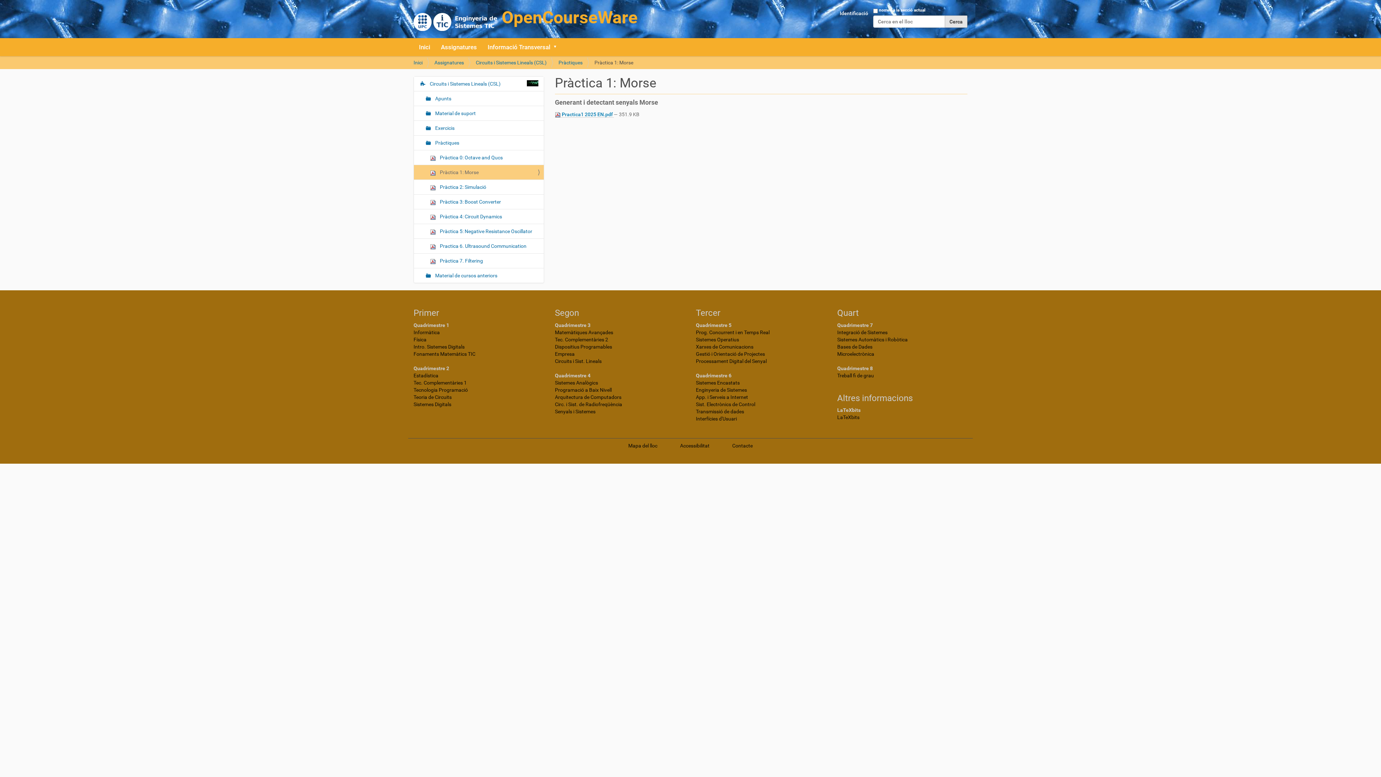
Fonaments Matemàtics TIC (444, 354)
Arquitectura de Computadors (588, 397)
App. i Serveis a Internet (722, 397)
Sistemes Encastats (718, 383)
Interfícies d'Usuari (716, 419)
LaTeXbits (848, 417)
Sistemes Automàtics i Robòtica (872, 339)
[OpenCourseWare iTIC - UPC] (526, 18)
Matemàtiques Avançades (584, 332)
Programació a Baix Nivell (583, 390)
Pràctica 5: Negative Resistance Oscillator (485, 231)
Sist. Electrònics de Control (725, 404)
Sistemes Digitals (432, 404)
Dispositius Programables (583, 347)
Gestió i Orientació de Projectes (730, 354)
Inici (424, 47)
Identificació (854, 13)
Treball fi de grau (855, 375)
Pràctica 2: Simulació (462, 187)
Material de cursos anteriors (465, 275)
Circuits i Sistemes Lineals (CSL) (511, 62)
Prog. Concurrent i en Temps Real (733, 332)
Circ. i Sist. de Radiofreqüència (588, 404)
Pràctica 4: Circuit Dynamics (470, 216)
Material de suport (455, 113)
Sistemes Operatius (717, 339)
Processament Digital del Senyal (731, 361)
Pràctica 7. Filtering (461, 261)
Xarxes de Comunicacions (724, 347)
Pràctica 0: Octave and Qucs (471, 157)
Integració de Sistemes (862, 332)
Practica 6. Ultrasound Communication (483, 246)
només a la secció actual (902, 10)
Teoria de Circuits (433, 397)
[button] (557, 47)
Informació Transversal (519, 47)
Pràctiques (571, 62)
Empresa (565, 354)
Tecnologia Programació (441, 390)
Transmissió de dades (720, 411)
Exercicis (444, 128)
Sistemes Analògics (576, 383)
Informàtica (427, 332)
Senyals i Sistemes (575, 411)
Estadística (426, 375)
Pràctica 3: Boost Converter (470, 202)
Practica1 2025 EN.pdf (587, 114)
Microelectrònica (855, 354)
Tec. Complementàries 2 (581, 339)
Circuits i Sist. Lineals (578, 361)
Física (420, 339)
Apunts (442, 98)
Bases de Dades (854, 347)
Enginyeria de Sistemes (721, 390)
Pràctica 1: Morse (459, 172)
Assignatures (459, 47)
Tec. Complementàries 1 (440, 383)
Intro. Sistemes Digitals (439, 347)
